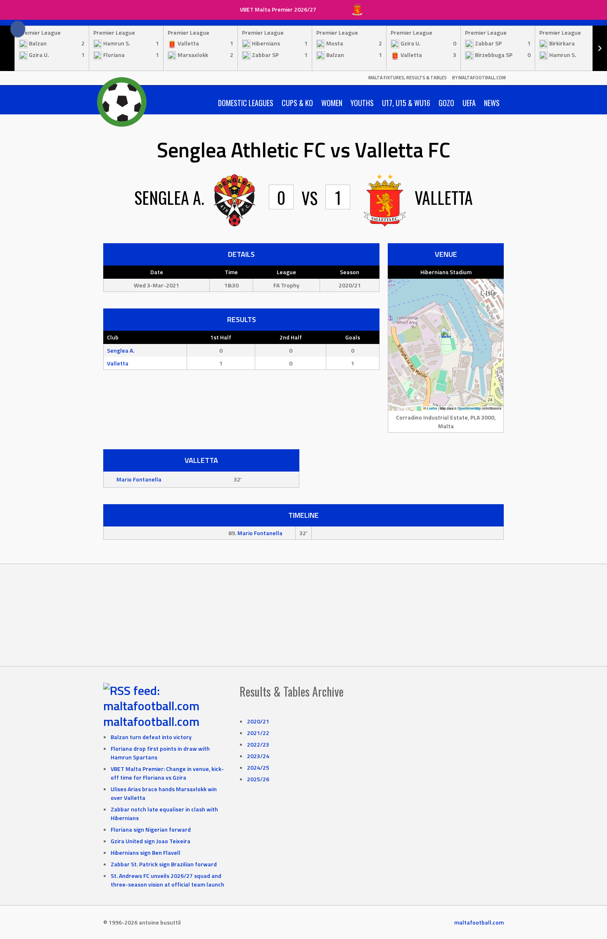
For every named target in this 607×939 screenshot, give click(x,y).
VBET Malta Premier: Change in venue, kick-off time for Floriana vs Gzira (167, 773)
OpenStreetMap (469, 408)
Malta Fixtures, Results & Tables (407, 77)
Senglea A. (120, 350)
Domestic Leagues (245, 102)
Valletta (117, 363)
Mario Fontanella (138, 479)
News (492, 102)
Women (331, 102)
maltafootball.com (151, 721)
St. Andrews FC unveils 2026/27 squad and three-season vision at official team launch (167, 880)
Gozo (446, 102)
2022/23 (258, 744)
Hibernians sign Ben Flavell (145, 852)
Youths (362, 102)
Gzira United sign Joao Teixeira (150, 841)
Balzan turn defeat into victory (151, 737)
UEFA (469, 102)
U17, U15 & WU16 (406, 102)
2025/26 (258, 779)
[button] (446, 336)
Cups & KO (297, 102)
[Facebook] (17, 29)
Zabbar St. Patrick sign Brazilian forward (164, 864)
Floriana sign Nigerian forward (151, 829)
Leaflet (431, 408)
